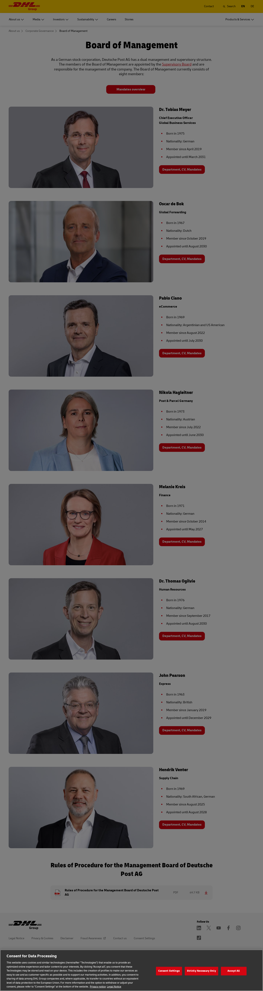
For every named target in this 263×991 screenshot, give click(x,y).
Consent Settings (169, 971)
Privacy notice (98, 986)
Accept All (233, 971)
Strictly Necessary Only (201, 971)
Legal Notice (114, 986)
